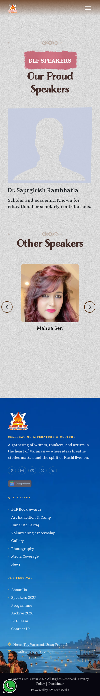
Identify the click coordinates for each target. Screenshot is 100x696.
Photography (22, 548)
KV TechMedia (59, 690)
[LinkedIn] (53, 470)
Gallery (17, 540)
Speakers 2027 (23, 597)
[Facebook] (12, 470)
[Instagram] (22, 470)
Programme (21, 605)
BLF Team (19, 620)
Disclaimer (56, 683)
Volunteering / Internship (33, 532)
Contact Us (20, 628)
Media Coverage (25, 556)
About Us (19, 589)
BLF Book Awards (26, 509)
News (16, 564)
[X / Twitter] (43, 470)
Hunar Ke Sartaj (25, 524)
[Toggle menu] (87, 8)
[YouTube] (32, 470)
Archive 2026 (22, 612)
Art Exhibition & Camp (31, 517)
